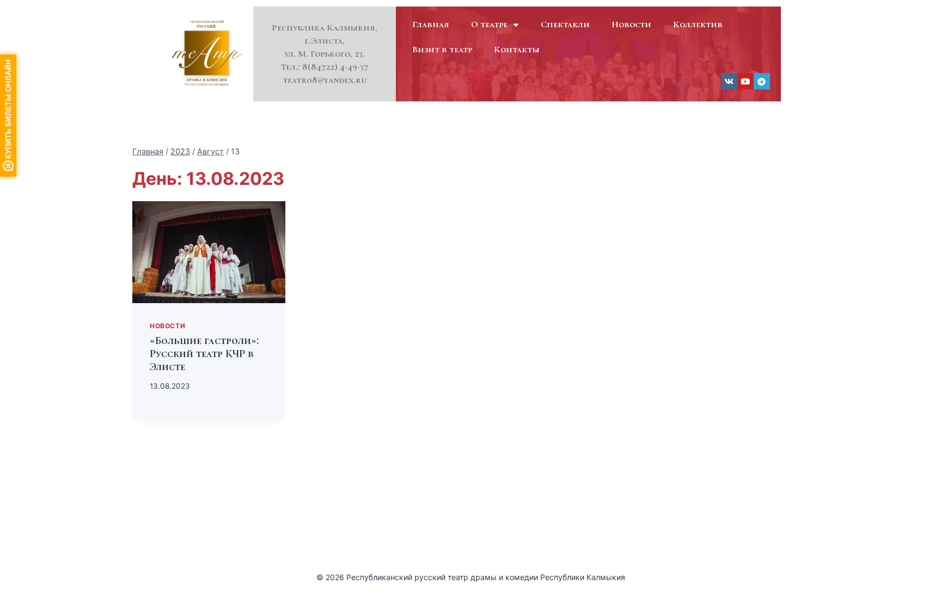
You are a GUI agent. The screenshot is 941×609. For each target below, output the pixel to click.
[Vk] (729, 81)
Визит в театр (442, 49)
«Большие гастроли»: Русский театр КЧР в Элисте (204, 353)
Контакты (517, 49)
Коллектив (698, 24)
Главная (430, 24)
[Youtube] (745, 81)
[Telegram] (762, 81)
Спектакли (565, 24)
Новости (631, 24)
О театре (489, 24)
